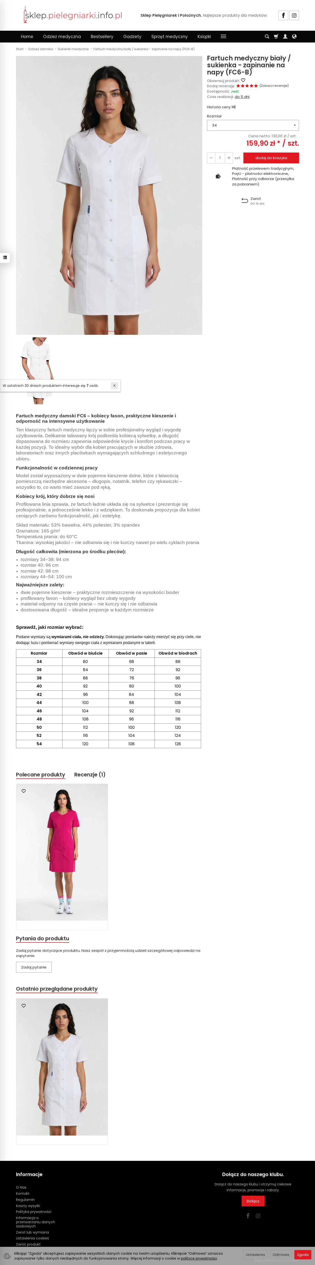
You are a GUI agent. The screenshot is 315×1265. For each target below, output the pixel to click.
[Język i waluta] (294, 36)
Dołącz (253, 1201)
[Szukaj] (267, 36)
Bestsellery (102, 37)
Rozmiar (214, 116)
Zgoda (303, 1254)
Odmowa (281, 1254)
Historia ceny (219, 107)
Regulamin (25, 1199)
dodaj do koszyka (271, 157)
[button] (109, 195)
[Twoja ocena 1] (238, 86)
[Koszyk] (276, 36)
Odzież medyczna (62, 37)
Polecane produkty (40, 774)
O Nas (21, 1187)
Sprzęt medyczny (169, 37)
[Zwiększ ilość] (211, 158)
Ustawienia (255, 1254)
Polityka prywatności (33, 1211)
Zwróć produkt (28, 1244)
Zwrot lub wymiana (32, 1232)
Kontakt (23, 1193)
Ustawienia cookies (32, 1238)
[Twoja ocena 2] (242, 86)
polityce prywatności (199, 1258)
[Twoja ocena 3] (247, 86)
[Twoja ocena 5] (256, 86)
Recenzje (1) (90, 774)
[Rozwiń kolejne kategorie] (223, 36)
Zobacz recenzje (274, 86)
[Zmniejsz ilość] (229, 158)
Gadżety (132, 37)
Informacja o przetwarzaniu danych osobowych (35, 1222)
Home (27, 37)
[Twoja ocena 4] (251, 86)
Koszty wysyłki (28, 1205)
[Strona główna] (72, 15)
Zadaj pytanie (34, 967)
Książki (204, 37)
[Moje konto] (285, 36)
